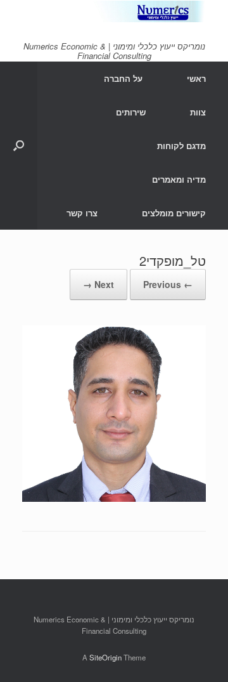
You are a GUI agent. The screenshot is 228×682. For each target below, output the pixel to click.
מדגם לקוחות (181, 146)
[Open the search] (18, 146)
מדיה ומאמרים (179, 179)
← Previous (168, 284)
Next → (98, 284)
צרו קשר (82, 213)
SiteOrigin (105, 657)
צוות (198, 112)
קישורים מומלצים (174, 213)
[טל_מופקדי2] (114, 497)
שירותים (131, 112)
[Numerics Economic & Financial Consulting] (114, 11)
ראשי (196, 78)
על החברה (123, 78)
